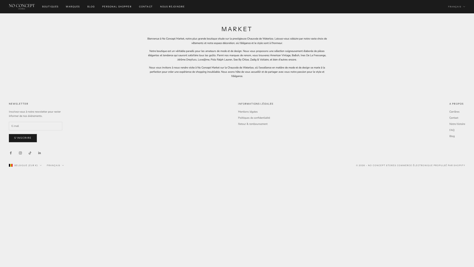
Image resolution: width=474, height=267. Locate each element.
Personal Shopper (117, 6)
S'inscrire (22, 138)
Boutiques (50, 6)
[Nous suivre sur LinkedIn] (39, 153)
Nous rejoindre (172, 6)
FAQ (452, 130)
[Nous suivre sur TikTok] (30, 153)
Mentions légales (248, 111)
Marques (73, 6)
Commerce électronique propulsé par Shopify (431, 165)
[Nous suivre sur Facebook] (11, 153)
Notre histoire (457, 124)
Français (454, 6)
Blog (91, 6)
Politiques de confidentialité (254, 118)
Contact (146, 6)
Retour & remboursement (253, 124)
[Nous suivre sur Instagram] (20, 153)
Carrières (454, 111)
